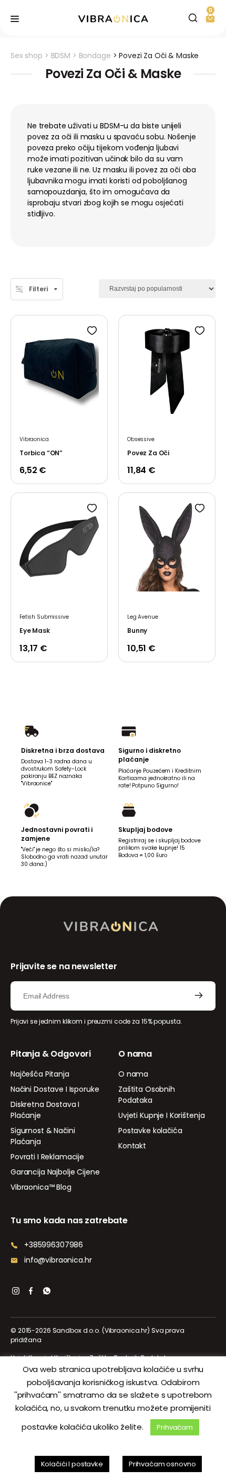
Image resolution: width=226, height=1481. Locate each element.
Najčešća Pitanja (40, 1074)
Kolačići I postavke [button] (72, 1464)
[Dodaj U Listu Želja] (91, 330)
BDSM (60, 55)
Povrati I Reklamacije (47, 1156)
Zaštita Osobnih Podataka (146, 1094)
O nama (133, 1074)
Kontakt (132, 1145)
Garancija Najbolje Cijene (55, 1172)
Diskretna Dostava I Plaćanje (45, 1110)
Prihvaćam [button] (175, 1427)
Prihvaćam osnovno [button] (162, 1464)
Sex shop (27, 55)
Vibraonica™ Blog (41, 1187)
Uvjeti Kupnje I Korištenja (161, 1115)
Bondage (95, 55)
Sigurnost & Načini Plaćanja (43, 1136)
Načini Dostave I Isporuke (55, 1089)
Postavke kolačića (150, 1130)
